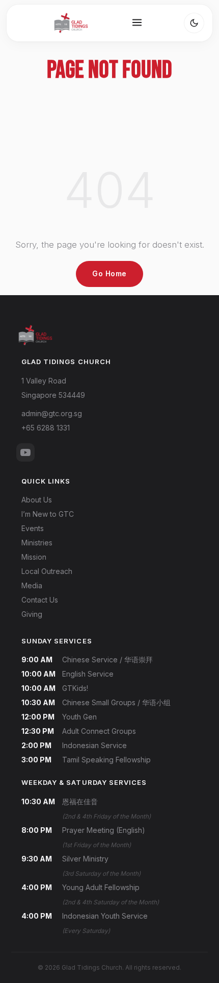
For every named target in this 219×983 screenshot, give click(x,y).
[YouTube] (25, 452)
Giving (31, 614)
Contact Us (39, 599)
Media (31, 585)
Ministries (36, 542)
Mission (33, 557)
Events (32, 528)
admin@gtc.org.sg (51, 413)
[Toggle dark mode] (194, 23)
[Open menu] (137, 23)
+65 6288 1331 (45, 427)
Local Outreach (46, 571)
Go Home (109, 273)
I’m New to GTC (47, 514)
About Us (36, 499)
